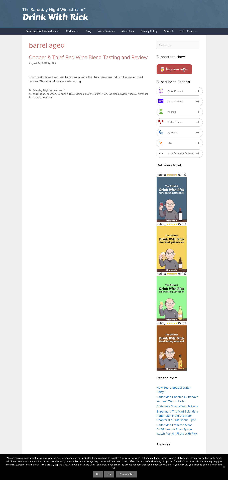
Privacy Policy (149, 31)
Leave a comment (43, 97)
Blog (88, 31)
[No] (223, 466)
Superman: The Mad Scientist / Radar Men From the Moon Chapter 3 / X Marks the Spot (177, 416)
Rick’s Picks (186, 31)
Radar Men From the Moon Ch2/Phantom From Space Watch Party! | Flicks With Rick (177, 429)
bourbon (51, 93)
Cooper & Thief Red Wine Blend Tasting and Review (88, 57)
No (109, 474)
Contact (168, 31)
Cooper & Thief (65, 93)
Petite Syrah (100, 93)
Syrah (123, 93)
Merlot (88, 93)
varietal (132, 93)
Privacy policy (127, 474)
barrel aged (39, 93)
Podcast (71, 31)
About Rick (127, 31)
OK (97, 474)
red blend (113, 93)
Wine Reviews (106, 31)
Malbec (80, 93)
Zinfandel (143, 93)
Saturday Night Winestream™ (42, 31)
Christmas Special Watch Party (177, 406)
